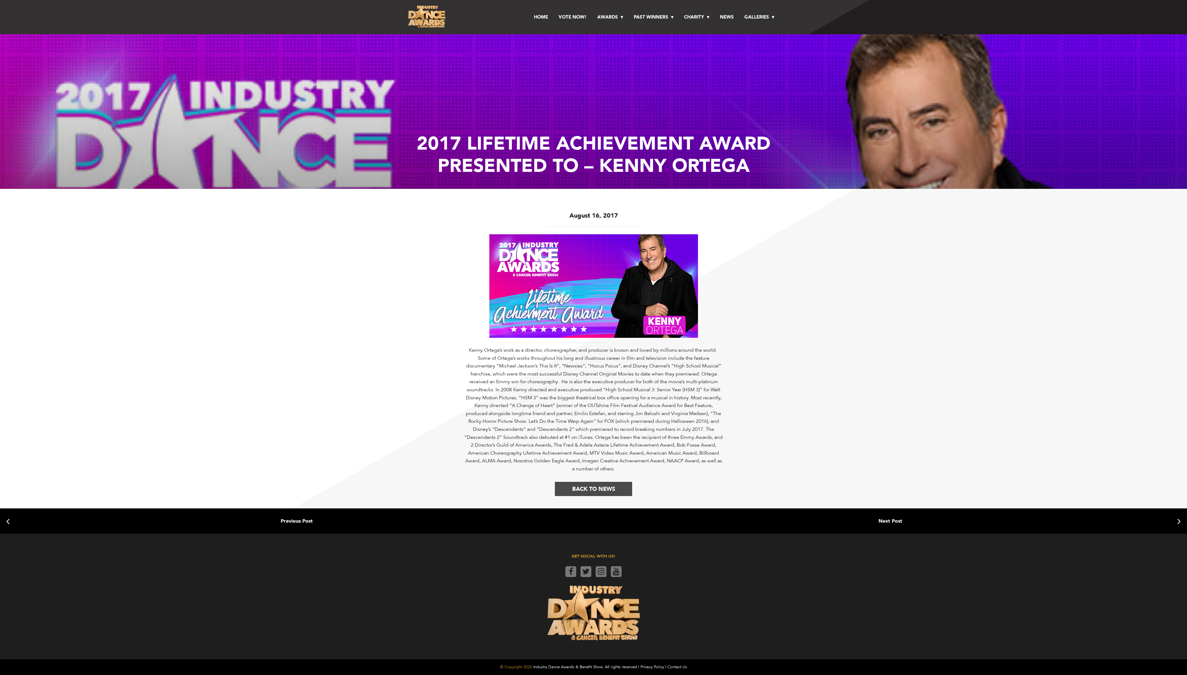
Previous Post (297, 521)
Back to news (593, 489)
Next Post (890, 521)
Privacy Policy (652, 666)
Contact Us (677, 666)
